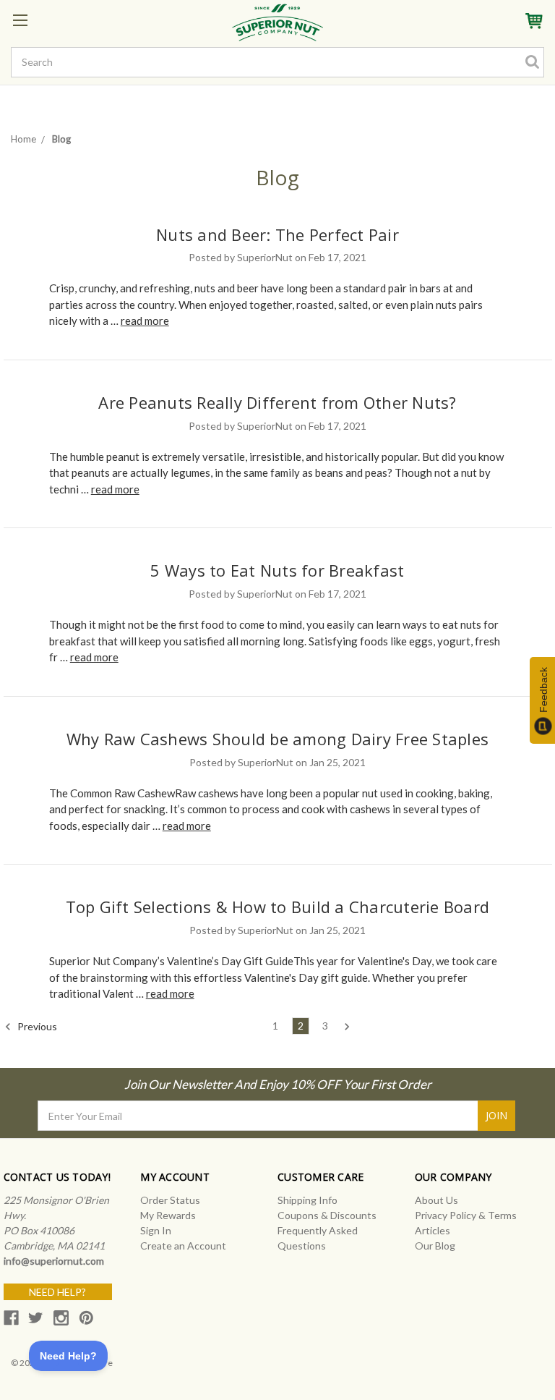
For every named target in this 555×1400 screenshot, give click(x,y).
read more (145, 320)
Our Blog (435, 1245)
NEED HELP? (57, 1292)
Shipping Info (307, 1200)
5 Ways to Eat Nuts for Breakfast (277, 570)
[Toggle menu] (20, 20)
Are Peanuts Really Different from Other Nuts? (277, 402)
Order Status (170, 1200)
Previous (36, 1025)
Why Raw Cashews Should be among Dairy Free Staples (277, 739)
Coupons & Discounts (327, 1215)
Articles (432, 1230)
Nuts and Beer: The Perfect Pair (277, 234)
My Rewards (168, 1215)
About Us (436, 1200)
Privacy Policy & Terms (466, 1215)
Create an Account (183, 1245)
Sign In (155, 1230)
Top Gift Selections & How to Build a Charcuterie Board (278, 906)
